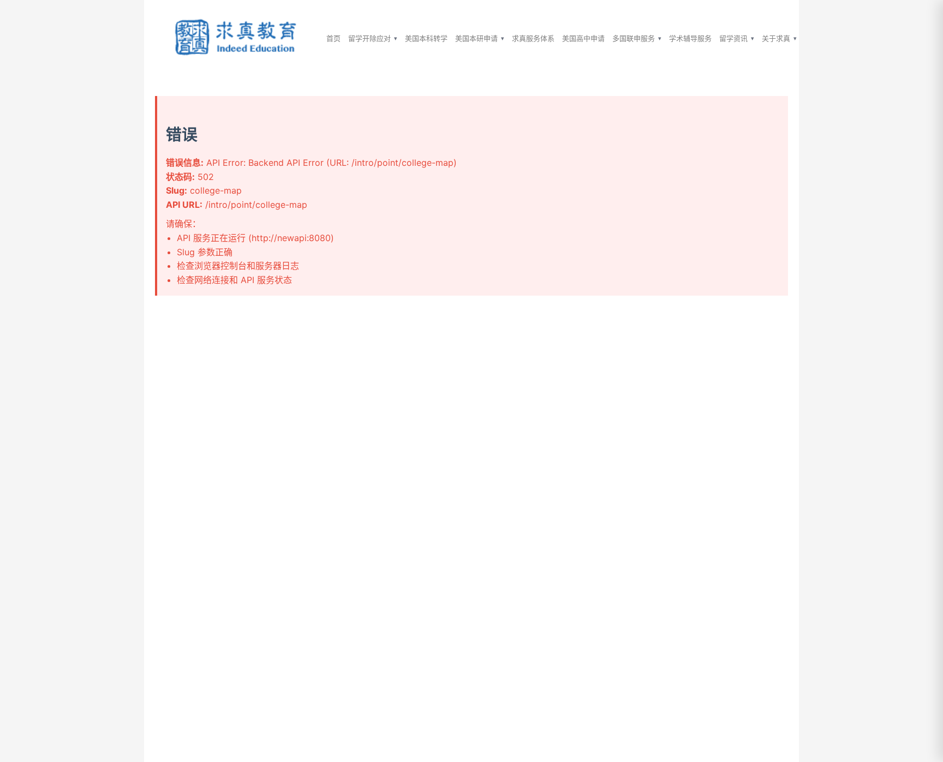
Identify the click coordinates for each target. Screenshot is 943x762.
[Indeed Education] (237, 38)
